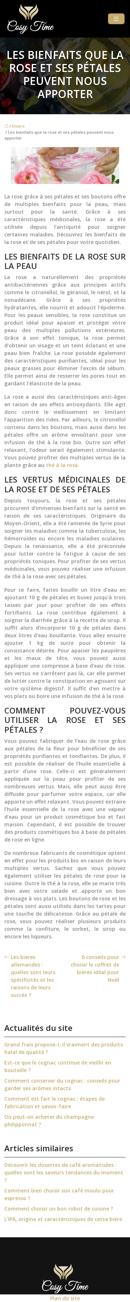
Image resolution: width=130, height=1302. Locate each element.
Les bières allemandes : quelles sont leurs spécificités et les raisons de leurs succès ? (33, 976)
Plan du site (65, 1298)
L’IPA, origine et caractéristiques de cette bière (63, 1219)
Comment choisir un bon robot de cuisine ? (58, 1208)
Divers (18, 126)
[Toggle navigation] (116, 19)
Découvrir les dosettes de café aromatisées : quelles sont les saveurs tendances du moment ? (63, 1172)
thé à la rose (62, 465)
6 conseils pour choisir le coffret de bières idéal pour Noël (95, 968)
